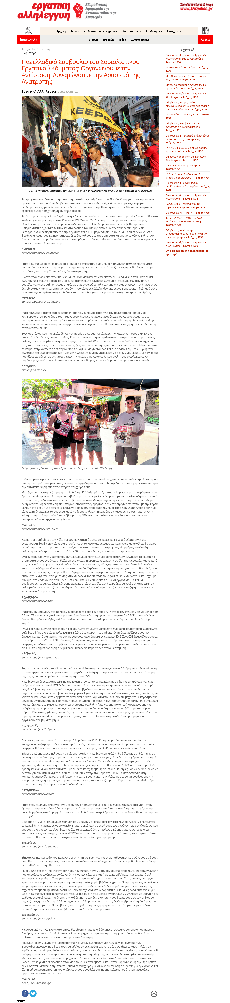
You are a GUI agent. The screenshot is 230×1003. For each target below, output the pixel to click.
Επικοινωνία (28, 39)
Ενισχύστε (174, 31)
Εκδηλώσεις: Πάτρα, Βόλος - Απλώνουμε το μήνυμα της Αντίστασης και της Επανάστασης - (187, 106)
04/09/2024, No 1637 (68, 91)
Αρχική (61, 31)
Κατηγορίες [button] (131, 31)
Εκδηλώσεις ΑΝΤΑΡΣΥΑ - (187, 212)
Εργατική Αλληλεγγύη (39, 91)
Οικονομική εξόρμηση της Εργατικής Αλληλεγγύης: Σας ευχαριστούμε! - (186, 58)
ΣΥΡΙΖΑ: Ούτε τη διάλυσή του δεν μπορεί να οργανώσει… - (187, 175)
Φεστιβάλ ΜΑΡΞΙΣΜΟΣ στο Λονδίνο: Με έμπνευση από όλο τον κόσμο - (186, 221)
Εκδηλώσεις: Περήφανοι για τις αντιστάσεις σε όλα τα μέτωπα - (183, 127)
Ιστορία (108, 40)
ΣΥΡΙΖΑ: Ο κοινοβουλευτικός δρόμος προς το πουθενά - (187, 149)
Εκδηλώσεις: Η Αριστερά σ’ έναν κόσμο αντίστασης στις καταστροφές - (188, 139)
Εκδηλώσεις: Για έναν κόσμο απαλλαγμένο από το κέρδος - (188, 186)
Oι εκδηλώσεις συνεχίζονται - (187, 116)
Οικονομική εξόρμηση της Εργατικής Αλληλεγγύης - (186, 95)
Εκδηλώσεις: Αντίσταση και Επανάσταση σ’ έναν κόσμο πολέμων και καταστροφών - (186, 234)
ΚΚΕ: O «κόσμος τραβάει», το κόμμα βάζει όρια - (186, 77)
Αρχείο (205, 39)
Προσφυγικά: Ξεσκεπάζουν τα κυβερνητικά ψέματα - (186, 205)
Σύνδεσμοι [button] (153, 31)
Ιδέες (122, 40)
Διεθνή (93, 40)
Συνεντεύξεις (140, 40)
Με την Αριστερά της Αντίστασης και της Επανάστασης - (186, 86)
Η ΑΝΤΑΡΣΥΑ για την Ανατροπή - (184, 167)
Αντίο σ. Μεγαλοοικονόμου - (187, 69)
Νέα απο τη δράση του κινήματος (94, 31)
